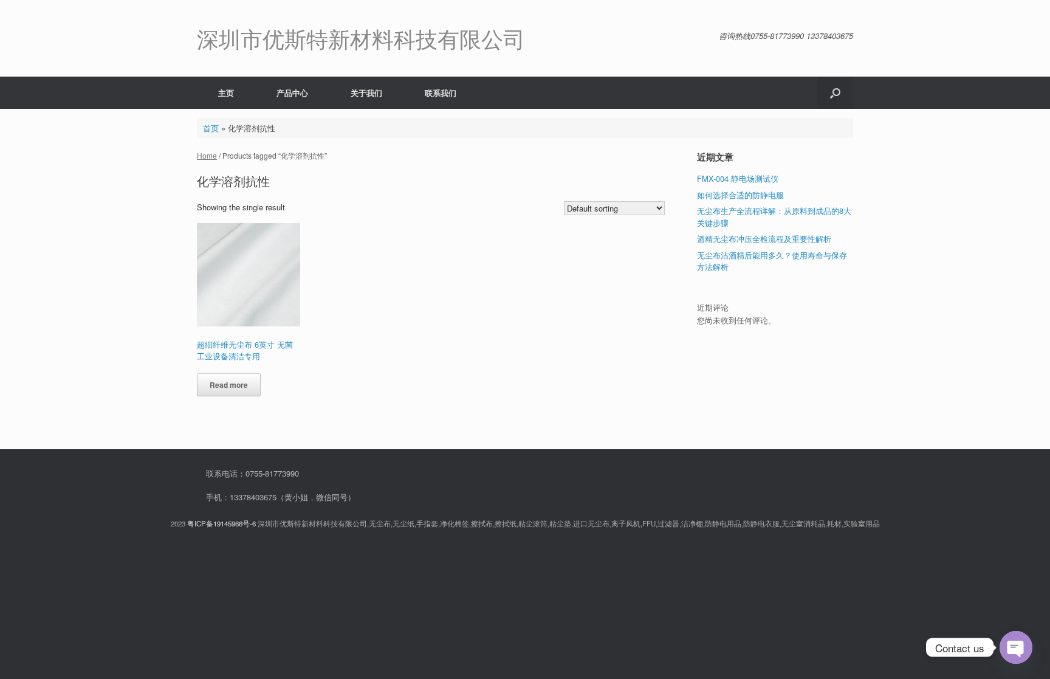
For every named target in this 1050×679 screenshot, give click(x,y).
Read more (229, 384)
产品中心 (292, 92)
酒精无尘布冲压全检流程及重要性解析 (764, 238)
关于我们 (366, 92)
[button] (835, 93)
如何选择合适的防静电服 (740, 195)
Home (207, 155)
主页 (226, 92)
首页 (211, 128)
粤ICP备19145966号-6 (221, 523)
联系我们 (440, 92)
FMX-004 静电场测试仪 (737, 178)
